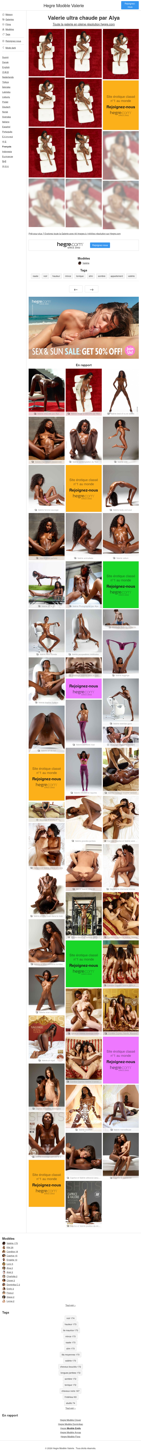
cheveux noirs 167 (70, 1390)
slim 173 (70, 1348)
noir (45, 276)
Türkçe (5, 82)
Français (6, 146)
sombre (101, 276)
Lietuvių (6, 96)
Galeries (10, 19)
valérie (131, 276)
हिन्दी (4, 161)
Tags (8, 34)
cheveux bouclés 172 (70, 1366)
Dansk (5, 62)
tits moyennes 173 (70, 1354)
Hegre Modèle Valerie (64, 5)
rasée (35, 276)
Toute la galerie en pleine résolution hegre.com (84, 24)
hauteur (56, 276)
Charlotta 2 (12, 1276)
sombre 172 (70, 1378)
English (6, 67)
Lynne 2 (10, 1301)
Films (8, 24)
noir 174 (70, 1318)
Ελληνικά (7, 136)
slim (91, 276)
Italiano (5, 121)
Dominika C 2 (13, 1284)
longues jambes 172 (70, 1372)
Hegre (70, 1428)
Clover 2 (11, 1280)
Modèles (10, 29)
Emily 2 (10, 1288)
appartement (117, 276)
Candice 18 (12, 1251)
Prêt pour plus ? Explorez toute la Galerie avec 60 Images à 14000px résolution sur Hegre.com (75, 233)
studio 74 (70, 1403)
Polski (5, 101)
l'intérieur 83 (71, 1397)
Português (7, 131)
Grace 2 (10, 1297)
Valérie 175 (12, 1243)
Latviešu (6, 92)
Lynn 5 (10, 1263)
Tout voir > (70, 1305)
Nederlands (8, 77)
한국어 (5, 166)
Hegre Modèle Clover (70, 1420)
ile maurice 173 (70, 1330)
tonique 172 (70, 1384)
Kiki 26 (10, 1247)
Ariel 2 (10, 1272)
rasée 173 (70, 1342)
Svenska (6, 116)
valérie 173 (70, 1360)
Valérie (85, 263)
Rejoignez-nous (130, 5)
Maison (9, 14)
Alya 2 (10, 1268)
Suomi (5, 57)
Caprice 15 (12, 1255)
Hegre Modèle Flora (70, 1436)
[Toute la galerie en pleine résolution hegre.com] (121, 155)
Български (7, 156)
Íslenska (6, 87)
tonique (80, 276)
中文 (4, 141)
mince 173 (70, 1336)
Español (6, 126)
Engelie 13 (12, 1259)
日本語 (5, 72)
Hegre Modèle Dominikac (70, 1424)
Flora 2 (10, 1292)
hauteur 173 (70, 1324)
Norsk (5, 111)
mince (68, 276)
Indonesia (7, 151)
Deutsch (6, 106)
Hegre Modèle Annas (70, 1432)
